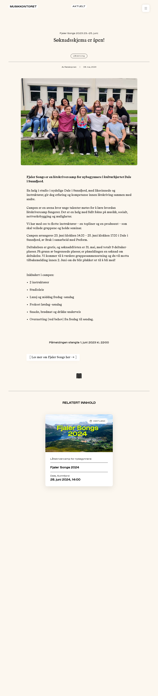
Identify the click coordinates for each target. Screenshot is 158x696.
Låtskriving (79, 56)
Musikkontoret (23, 6)
